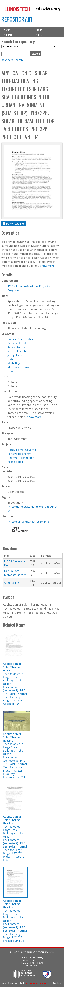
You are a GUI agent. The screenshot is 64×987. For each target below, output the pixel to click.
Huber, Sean (15, 359)
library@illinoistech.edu (12, 983)
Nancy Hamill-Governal (22, 450)
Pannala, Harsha (17, 343)
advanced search (12, 60)
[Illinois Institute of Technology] (32, 953)
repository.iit (16, 19)
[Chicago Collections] (24, 977)
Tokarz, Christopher (20, 339)
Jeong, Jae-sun (16, 355)
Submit (8, 35)
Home (7, 30)
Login (39, 30)
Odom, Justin (15, 371)
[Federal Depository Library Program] (47, 977)
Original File (12, 582)
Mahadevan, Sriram (19, 367)
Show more (47, 265)
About (39, 35)
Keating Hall (15, 462)
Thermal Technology (20, 458)
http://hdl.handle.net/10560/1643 (28, 521)
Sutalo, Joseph (16, 351)
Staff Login (57, 983)
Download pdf (15, 224)
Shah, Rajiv (14, 363)
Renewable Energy (19, 454)
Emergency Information (36, 983)
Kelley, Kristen (16, 347)
